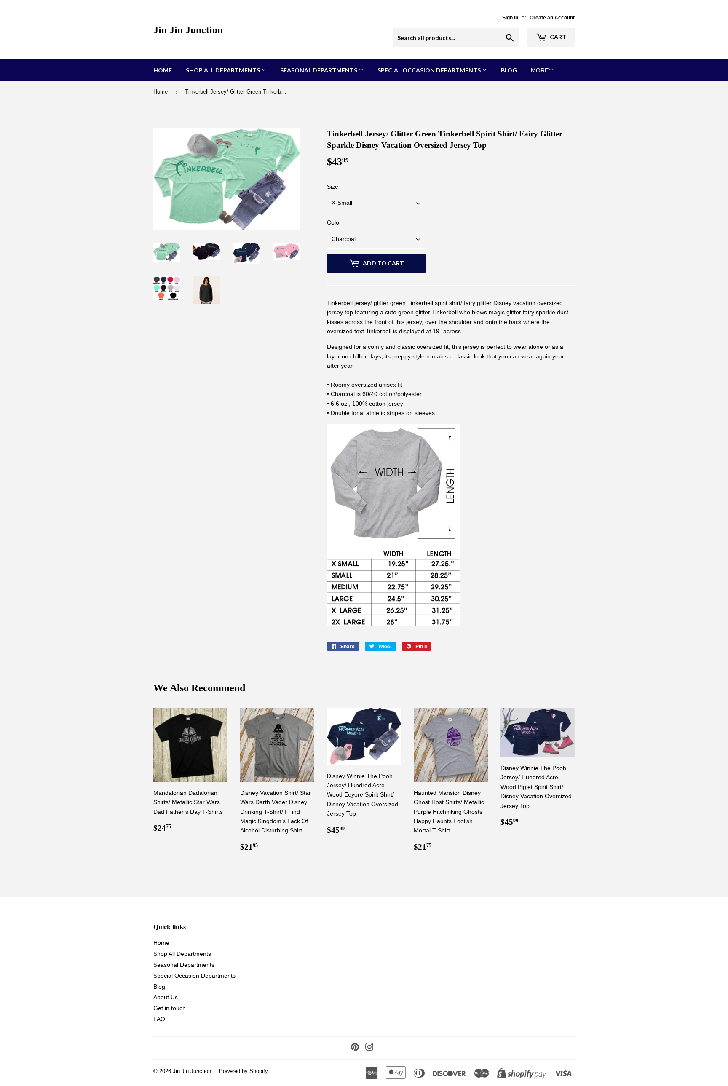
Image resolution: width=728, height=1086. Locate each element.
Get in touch (169, 1008)
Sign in (510, 18)
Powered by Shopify (243, 1071)
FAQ (159, 1019)
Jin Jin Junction (188, 29)
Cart (557, 36)
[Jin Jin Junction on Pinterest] (355, 1048)
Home (162, 70)
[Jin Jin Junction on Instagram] (369, 1048)
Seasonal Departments (319, 70)
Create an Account (552, 18)
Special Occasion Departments (429, 70)
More (540, 70)
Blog (509, 70)
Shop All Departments (223, 70)
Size (332, 186)
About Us (165, 997)
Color (334, 222)
